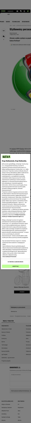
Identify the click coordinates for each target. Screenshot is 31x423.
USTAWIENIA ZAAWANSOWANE (15, 261)
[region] (15, 211)
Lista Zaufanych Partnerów (9, 256)
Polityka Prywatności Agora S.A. (16, 216)
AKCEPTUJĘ (15, 266)
